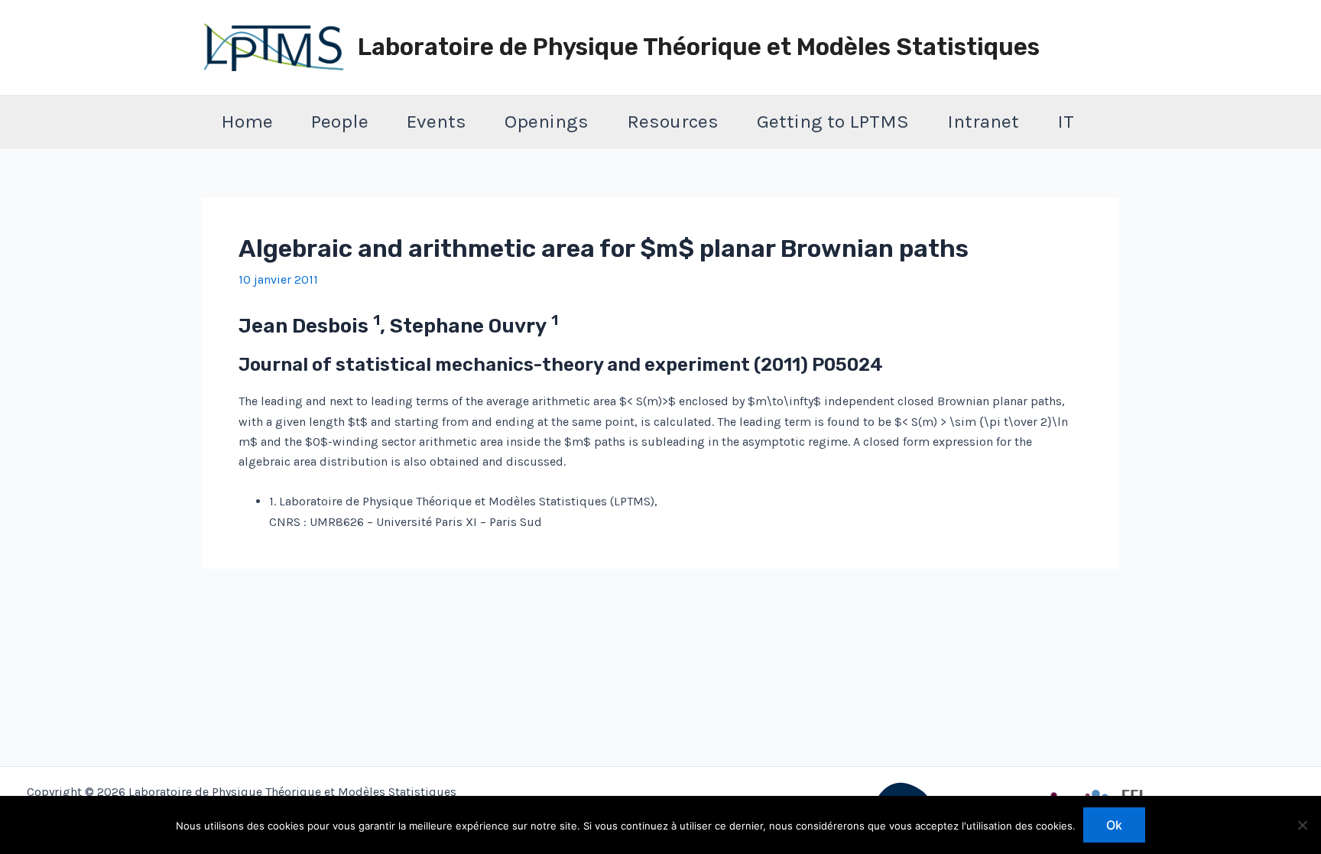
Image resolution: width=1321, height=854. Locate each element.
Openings (547, 121)
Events (436, 121)
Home (247, 121)
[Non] (1302, 825)
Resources (673, 121)
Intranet (983, 121)
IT (1065, 121)
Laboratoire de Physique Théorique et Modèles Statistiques (699, 47)
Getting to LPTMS (833, 121)
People (339, 121)
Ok (1114, 825)
